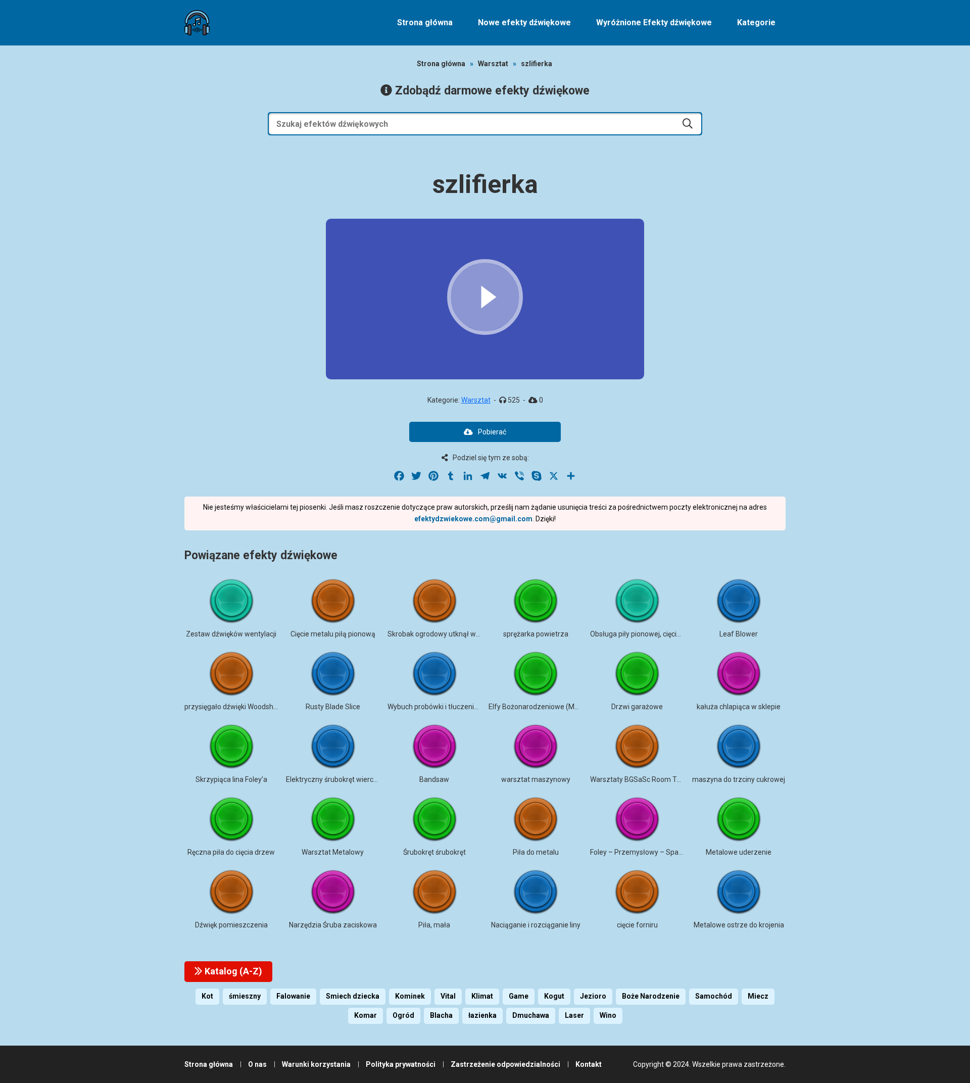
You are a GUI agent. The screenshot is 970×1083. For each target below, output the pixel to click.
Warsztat (493, 64)
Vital (448, 996)
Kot (207, 996)
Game (518, 996)
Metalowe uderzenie (738, 852)
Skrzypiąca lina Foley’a (231, 779)
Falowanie (293, 996)
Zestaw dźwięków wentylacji (231, 634)
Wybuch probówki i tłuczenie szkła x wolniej (456, 707)
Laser (574, 1015)
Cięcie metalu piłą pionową (332, 634)
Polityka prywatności (400, 1064)
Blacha (441, 1015)
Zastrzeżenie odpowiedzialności (505, 1064)
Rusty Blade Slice (333, 707)
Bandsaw (434, 779)
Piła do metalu (536, 852)
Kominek (410, 996)
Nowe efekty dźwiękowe (524, 22)
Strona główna (425, 22)
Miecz (758, 996)
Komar (365, 1015)
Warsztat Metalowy (333, 852)
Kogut (554, 996)
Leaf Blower (738, 634)
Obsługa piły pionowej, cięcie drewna (648, 634)
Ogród (403, 1015)
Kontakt (588, 1064)
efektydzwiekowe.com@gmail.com (473, 519)
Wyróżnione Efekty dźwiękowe (654, 22)
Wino (608, 1015)
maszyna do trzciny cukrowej (738, 779)
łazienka (482, 1015)
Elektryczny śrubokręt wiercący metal (345, 779)
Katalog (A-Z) (232, 971)
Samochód (713, 996)
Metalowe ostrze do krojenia (739, 925)
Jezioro (593, 996)
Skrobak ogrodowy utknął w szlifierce (446, 634)
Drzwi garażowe (637, 707)
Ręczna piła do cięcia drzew (231, 852)
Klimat (482, 996)
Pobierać (492, 432)
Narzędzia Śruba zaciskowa (333, 925)
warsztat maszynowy (535, 779)
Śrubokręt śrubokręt (434, 852)
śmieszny (245, 996)
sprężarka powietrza (535, 634)
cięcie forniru (637, 925)
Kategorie (756, 22)
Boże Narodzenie (651, 996)
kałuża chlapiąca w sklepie (739, 707)
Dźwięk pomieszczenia (231, 925)
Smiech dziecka (352, 996)
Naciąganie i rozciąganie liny (535, 925)
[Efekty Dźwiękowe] (197, 22)
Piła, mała (434, 925)
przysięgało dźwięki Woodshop (232, 707)
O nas (257, 1064)
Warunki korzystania (316, 1064)
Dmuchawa (530, 1015)
